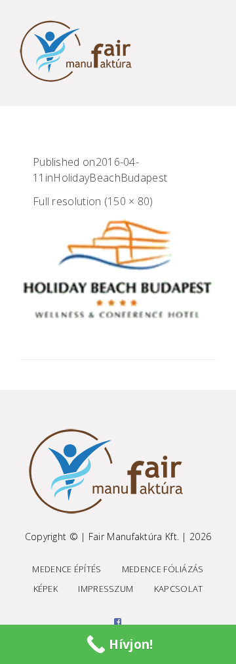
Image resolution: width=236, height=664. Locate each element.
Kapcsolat (178, 589)
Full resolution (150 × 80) (93, 201)
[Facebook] (117, 621)
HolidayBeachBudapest (110, 177)
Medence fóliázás (163, 569)
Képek (45, 589)
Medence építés (66, 569)
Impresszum (105, 589)
